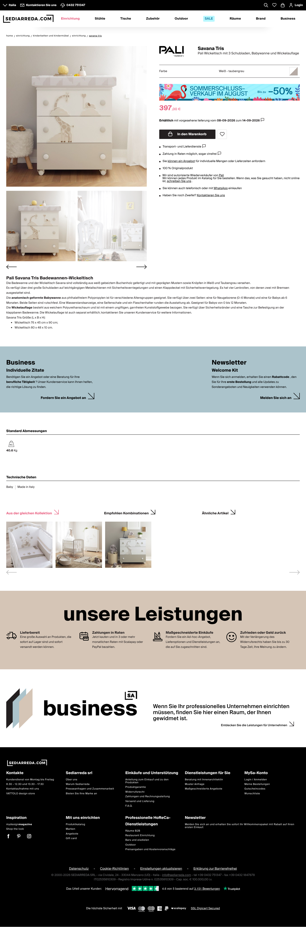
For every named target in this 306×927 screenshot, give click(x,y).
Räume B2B (132, 831)
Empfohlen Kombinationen (126, 512)
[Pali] (174, 51)
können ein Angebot (181, 161)
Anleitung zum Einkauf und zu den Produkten (147, 781)
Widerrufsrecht (134, 792)
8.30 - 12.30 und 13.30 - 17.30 (25, 784)
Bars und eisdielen (137, 840)
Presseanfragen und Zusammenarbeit (90, 789)
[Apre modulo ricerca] (266, 5)
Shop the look (15, 829)
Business (288, 18)
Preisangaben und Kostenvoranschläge (150, 849)
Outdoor (181, 18)
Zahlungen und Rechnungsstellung (147, 796)
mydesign (19, 824)
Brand (261, 18)
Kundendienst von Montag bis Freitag (30, 779)
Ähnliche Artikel (215, 512)
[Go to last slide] (11, 267)
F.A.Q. (129, 806)
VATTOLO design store (20, 793)
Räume (235, 18)
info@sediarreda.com (176, 875)
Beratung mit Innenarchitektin (204, 779)
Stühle (100, 18)
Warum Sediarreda (78, 784)
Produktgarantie (135, 787)
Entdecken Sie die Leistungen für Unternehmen (254, 725)
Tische (125, 18)
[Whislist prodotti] (274, 5)
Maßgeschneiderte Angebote (203, 789)
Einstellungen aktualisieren (161, 869)
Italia (12, 5)
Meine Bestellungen (257, 784)
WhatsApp (221, 188)
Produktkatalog (75, 824)
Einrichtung (70, 18)
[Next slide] (141, 267)
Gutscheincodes (254, 789)
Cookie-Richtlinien (114, 869)
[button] (41, 226)
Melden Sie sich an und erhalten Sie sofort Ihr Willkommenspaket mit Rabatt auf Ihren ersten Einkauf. (239, 826)
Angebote (72, 834)
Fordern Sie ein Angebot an (63, 398)
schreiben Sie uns (179, 181)
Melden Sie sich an (275, 398)
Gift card (71, 838)
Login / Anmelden (255, 779)
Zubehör (153, 18)
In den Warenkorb (191, 134)
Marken (70, 829)
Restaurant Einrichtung (140, 835)
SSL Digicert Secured (205, 908)
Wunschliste (252, 793)
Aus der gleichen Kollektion (29, 512)
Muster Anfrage (194, 784)
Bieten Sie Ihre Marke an (81, 793)
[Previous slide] (11, 572)
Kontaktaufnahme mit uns (22, 789)
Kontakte (15, 773)
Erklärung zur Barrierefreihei (215, 869)
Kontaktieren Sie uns (211, 195)
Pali (221, 175)
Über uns (71, 779)
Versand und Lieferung (139, 801)
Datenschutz (79, 869)
